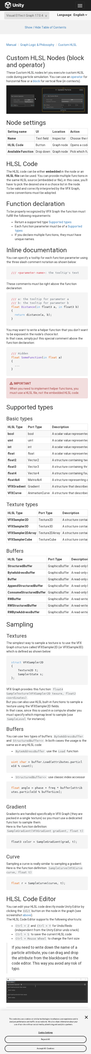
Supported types (60, 222)
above (27, 915)
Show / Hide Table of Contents (45, 27)
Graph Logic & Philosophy (37, 44)
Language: (65, 15)
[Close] (86, 1017)
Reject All (45, 1039)
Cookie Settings (45, 1032)
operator (77, 77)
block (36, 81)
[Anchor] (3, 418)
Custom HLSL (67, 44)
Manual (11, 44)
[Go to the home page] (14, 5)
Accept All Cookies (45, 1048)
